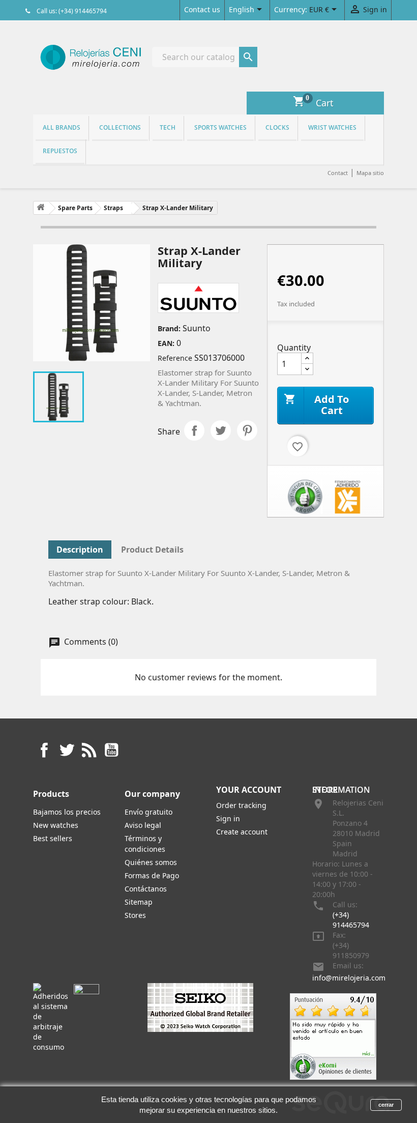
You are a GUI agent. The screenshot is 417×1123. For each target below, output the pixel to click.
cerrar (386, 1105)
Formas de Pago (152, 875)
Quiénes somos (151, 862)
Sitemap (139, 902)
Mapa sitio (370, 173)
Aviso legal (143, 825)
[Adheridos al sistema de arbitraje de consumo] (50, 1017)
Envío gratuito (148, 812)
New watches (55, 825)
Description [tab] (79, 549)
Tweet (221, 430)
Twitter (66, 750)
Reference (175, 358)
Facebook (44, 750)
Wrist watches (332, 127)
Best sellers (52, 838)
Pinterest (247, 430)
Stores (135, 915)
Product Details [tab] (152, 549)
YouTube (111, 750)
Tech (167, 127)
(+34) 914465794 (351, 920)
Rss (89, 750)
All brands (61, 127)
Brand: (169, 328)
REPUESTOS (60, 151)
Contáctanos (146, 889)
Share (194, 430)
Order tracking (241, 805)
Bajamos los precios (67, 812)
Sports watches (220, 127)
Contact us (202, 9)
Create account (241, 832)
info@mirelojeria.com (348, 978)
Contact (337, 173)
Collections (120, 127)
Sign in (228, 818)
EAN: (166, 343)
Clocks (277, 127)
